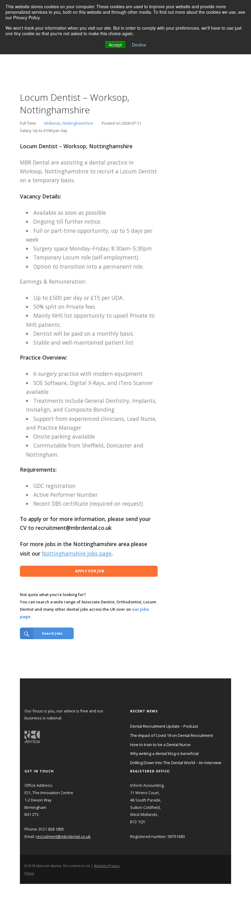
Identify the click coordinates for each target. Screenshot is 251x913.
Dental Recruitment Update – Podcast (164, 726)
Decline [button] (139, 45)
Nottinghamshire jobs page (76, 553)
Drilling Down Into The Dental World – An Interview (175, 762)
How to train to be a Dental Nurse (160, 744)
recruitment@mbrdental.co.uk (63, 836)
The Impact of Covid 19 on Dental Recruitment (171, 735)
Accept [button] (115, 45)
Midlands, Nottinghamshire (68, 123)
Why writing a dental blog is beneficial (164, 753)
